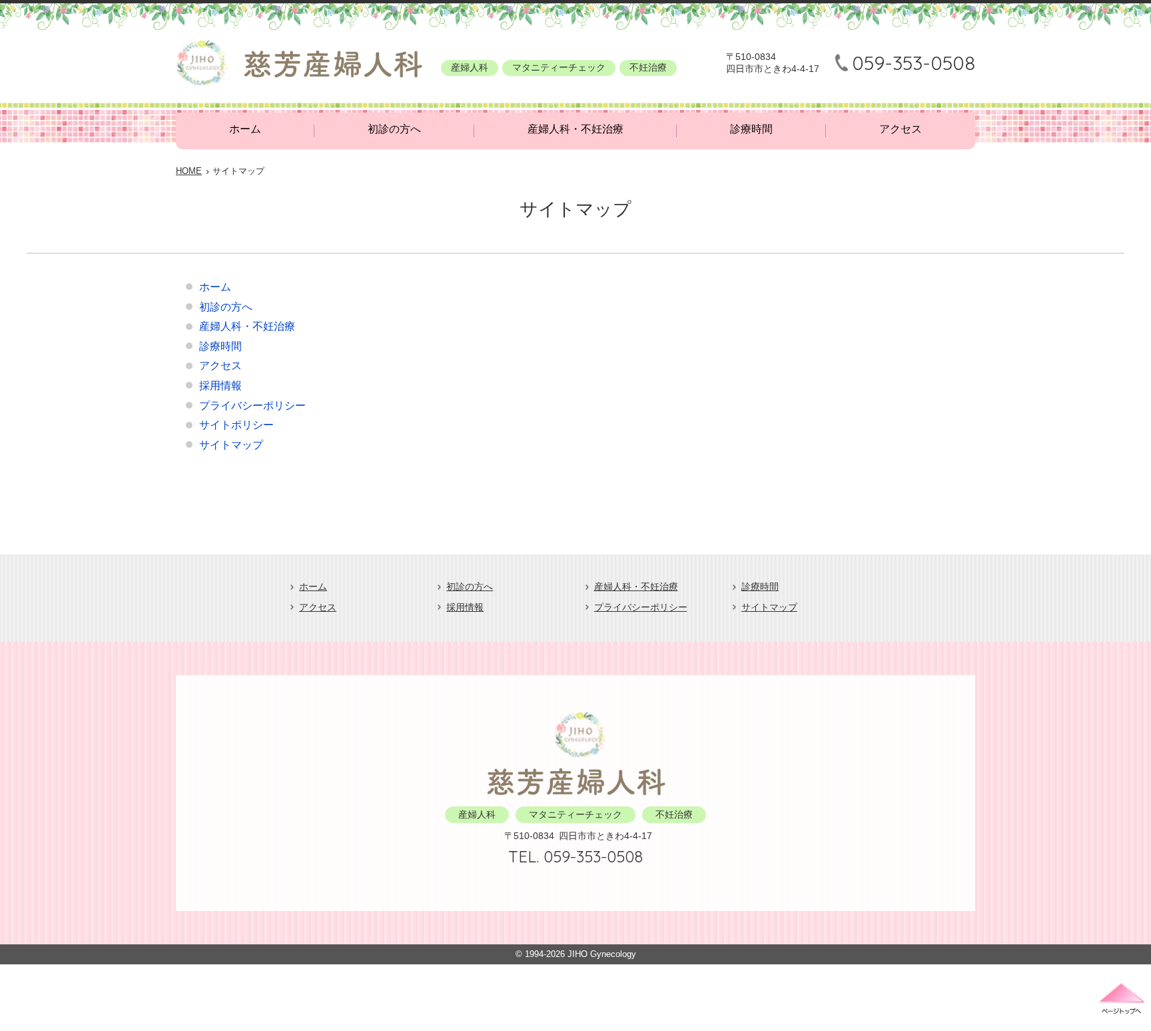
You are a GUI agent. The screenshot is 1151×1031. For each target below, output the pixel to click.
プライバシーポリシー (252, 405)
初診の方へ (394, 129)
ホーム (245, 129)
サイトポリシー (236, 425)
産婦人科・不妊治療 (575, 129)
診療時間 (751, 129)
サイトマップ (231, 445)
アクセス (900, 129)
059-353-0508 (913, 63)
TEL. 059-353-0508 (575, 856)
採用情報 (220, 385)
